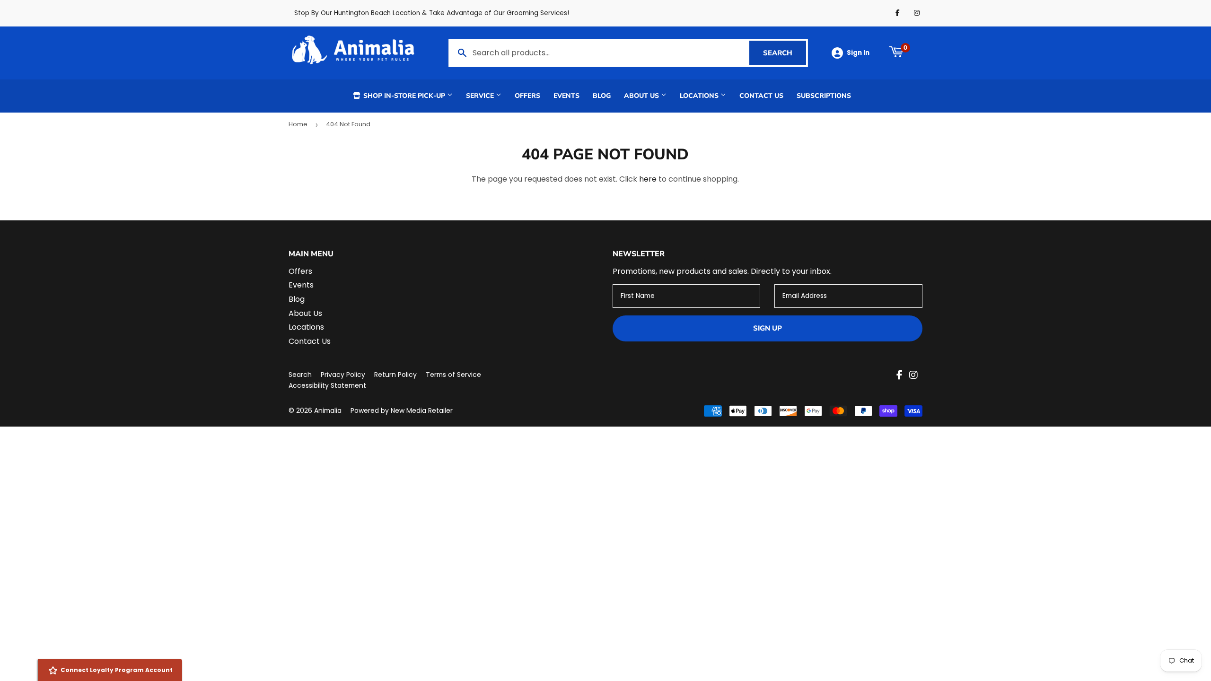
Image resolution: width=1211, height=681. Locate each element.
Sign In (858, 52)
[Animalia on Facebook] (899, 375)
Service (481, 95)
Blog (602, 95)
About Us (642, 95)
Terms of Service (453, 374)
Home (298, 124)
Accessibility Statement (327, 385)
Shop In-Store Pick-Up (404, 95)
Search (784, 53)
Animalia (328, 410)
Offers (527, 95)
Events (566, 95)
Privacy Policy (343, 374)
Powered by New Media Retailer (402, 410)
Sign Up (767, 328)
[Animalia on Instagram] (913, 375)
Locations (700, 95)
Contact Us (761, 95)
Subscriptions (824, 95)
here (648, 179)
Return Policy (395, 374)
